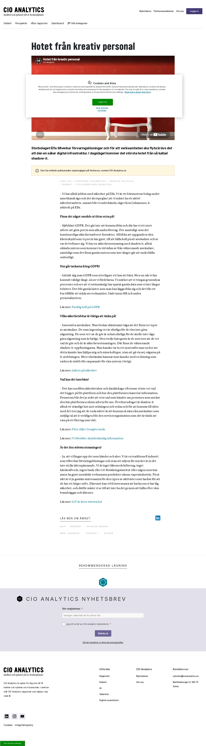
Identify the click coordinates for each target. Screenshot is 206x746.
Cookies (8, 725)
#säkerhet (76, 526)
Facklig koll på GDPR (86, 307)
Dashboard (57, 23)
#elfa (63, 526)
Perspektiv (21, 23)
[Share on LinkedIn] (157, 518)
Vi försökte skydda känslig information (97, 438)
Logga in (194, 11)
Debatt (8, 23)
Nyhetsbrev (145, 11)
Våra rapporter (39, 23)
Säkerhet (104, 694)
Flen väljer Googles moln (88, 429)
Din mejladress (71, 608)
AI (100, 688)
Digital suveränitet (109, 700)
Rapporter (104, 676)
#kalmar (108, 533)
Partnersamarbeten (164, 11)
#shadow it (92, 533)
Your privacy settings (12, 743)
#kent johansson (70, 533)
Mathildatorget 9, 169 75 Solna (185, 684)
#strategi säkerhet (98, 526)
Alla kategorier (79, 23)
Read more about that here (138, 92)
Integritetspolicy (24, 725)
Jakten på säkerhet (84, 370)
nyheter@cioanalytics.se (185, 676)
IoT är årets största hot (87, 501)
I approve (102, 102)
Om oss (180, 11)
